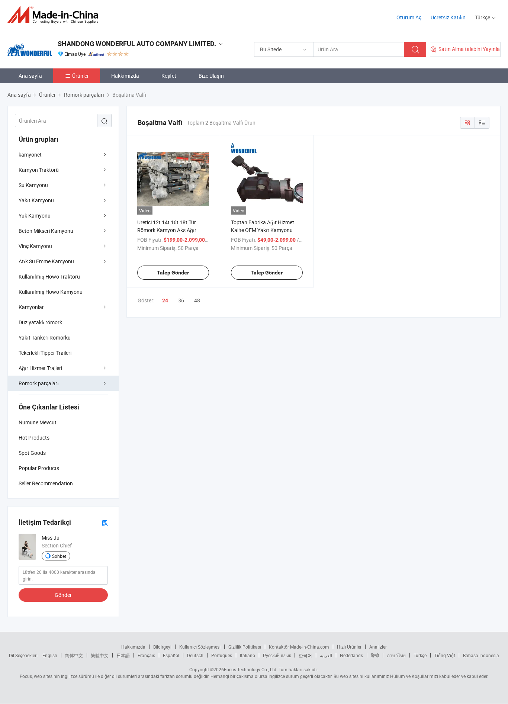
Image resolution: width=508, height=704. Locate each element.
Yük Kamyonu (35, 215)
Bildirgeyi (162, 647)
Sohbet (59, 556)
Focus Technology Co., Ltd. (250, 669)
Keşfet (168, 75)
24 (165, 300)
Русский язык (277, 655)
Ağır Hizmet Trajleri (40, 368)
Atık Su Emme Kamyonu (46, 261)
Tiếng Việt (444, 655)
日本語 (123, 655)
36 (181, 300)
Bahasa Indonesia (481, 655)
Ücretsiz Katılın (448, 17)
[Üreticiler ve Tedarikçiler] (55, 14)
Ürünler (80, 75)
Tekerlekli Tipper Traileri (45, 352)
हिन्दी (375, 655)
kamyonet (30, 154)
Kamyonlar (31, 307)
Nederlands (351, 655)
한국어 (305, 655)
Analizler (378, 647)
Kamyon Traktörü (39, 169)
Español (171, 655)
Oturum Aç (408, 17)
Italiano (247, 655)
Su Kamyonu (33, 185)
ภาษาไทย (396, 655)
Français (146, 655)
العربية (326, 655)
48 (197, 300)
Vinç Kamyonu (35, 246)
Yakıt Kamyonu (36, 200)
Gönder (63, 594)
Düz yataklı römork (40, 322)
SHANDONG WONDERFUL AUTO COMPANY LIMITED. (137, 44)
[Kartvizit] (105, 523)
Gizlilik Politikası (244, 647)
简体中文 (74, 655)
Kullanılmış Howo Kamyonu (51, 291)
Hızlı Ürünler (349, 647)
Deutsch (195, 655)
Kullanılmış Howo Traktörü (49, 276)
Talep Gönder (173, 273)
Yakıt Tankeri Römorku (45, 337)
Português (221, 655)
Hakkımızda (125, 75)
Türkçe (420, 655)
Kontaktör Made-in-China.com (299, 647)
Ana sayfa (30, 75)
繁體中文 (100, 655)
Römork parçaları (39, 383)
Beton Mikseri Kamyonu (46, 230)
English (49, 655)
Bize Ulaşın (211, 75)
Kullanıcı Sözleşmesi (200, 647)
